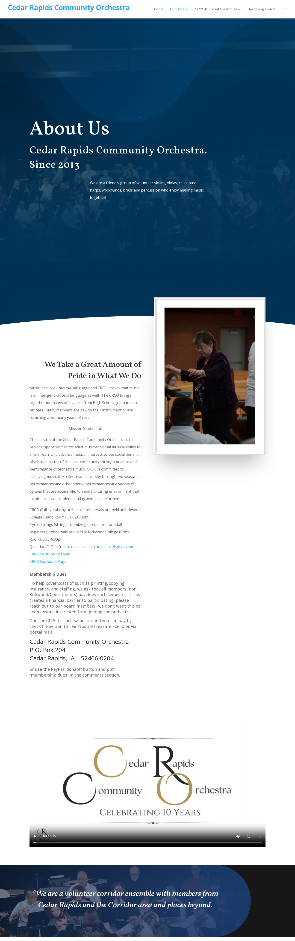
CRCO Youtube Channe (49, 554)
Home (158, 9)
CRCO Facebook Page (48, 561)
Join (284, 9)
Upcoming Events (261, 9)
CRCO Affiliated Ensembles (216, 9)
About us (176, 9)
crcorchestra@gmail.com (112, 546)
